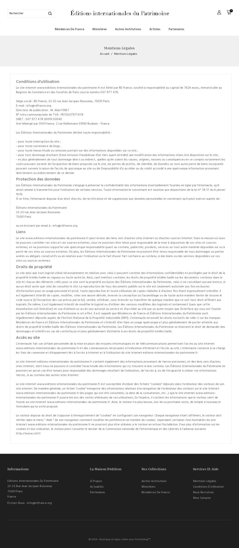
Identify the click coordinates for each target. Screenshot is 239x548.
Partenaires (176, 29)
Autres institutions (128, 29)
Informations (18, 469)
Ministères (99, 29)
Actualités (97, 486)
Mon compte (202, 498)
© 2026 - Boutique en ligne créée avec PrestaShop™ (120, 539)
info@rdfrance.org (39, 503)
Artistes (154, 29)
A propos (96, 481)
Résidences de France (69, 29)
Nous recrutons (203, 492)
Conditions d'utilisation (208, 486)
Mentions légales (204, 481)
